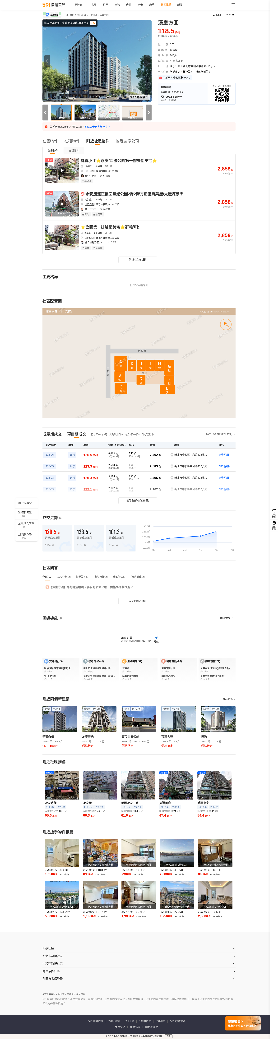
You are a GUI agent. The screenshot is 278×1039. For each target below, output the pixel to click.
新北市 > (85, 15)
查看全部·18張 (137, 97)
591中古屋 (145, 1021)
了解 (93, 23)
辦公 (140, 4)
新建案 (78, 4)
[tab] (52, 150)
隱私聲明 (158, 1036)
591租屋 (160, 1021)
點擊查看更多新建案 (96, 126)
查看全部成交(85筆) (137, 500)
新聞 (179, 4)
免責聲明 (120, 1027)
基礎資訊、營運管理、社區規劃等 (189, 71)
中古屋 (93, 4)
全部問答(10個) (137, 601)
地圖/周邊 (225, 618)
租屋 (105, 4)
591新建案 (114, 1021)
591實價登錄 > (73, 15)
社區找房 (166, 4)
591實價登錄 (95, 1021)
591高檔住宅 (177, 1021)
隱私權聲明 (151, 1027)
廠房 (151, 4)
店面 (128, 4)
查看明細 (223, 454)
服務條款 (135, 1027)
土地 (117, 4)
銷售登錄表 (219, 434)
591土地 (129, 1021)
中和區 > (94, 15)
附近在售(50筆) (137, 259)
